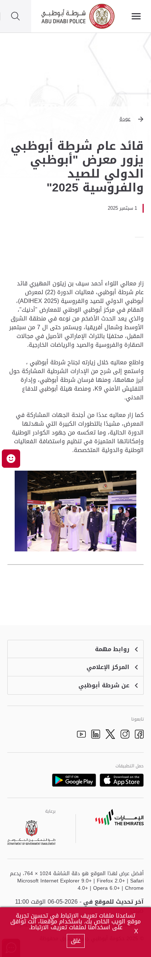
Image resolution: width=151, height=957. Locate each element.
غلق (76, 940)
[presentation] (141, 237)
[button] (75, 119)
